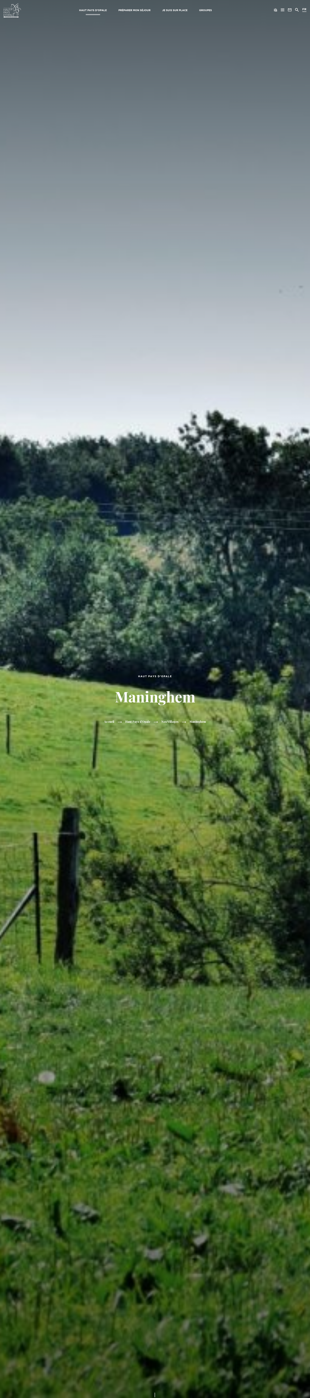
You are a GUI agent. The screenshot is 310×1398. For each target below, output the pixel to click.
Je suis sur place (174, 10)
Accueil (109, 721)
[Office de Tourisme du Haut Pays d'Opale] (12, 10)
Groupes (205, 10)
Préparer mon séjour (134, 10)
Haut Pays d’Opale (93, 10)
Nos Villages (170, 721)
